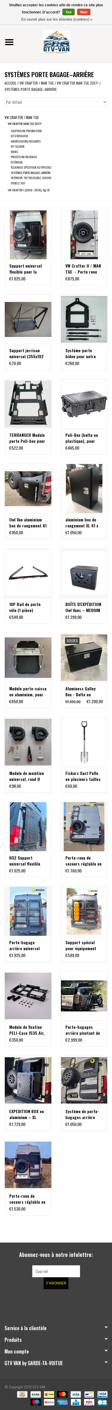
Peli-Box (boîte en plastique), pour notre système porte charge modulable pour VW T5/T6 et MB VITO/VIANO (84, 438)
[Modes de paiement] (21, 1394)
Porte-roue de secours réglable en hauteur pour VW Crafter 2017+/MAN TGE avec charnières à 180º (27, 1199)
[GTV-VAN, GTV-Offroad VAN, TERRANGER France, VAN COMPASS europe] (65, 41)
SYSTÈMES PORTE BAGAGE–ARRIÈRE (30, 89)
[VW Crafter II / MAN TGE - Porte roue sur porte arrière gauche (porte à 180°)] (84, 235)
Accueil (10, 83)
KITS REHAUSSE (19, 136)
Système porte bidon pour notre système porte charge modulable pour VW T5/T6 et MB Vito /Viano (81, 353)
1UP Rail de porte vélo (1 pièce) (25, 607)
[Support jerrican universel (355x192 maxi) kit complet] (28, 319)
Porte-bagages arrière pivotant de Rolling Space (82, 1030)
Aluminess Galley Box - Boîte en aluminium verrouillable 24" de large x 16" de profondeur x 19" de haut (83, 692)
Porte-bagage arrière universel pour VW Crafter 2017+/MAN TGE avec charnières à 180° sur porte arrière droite (28, 945)
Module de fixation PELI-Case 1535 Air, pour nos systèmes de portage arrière (27, 1030)
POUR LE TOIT (18, 183)
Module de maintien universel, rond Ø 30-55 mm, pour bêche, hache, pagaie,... (26, 776)
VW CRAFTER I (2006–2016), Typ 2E (29, 189)
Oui (68, 12)
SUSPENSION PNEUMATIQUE (26, 131)
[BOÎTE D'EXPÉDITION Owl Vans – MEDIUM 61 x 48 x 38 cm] (84, 573)
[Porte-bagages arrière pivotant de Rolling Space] (84, 995)
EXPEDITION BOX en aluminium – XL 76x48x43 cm (26, 1114)
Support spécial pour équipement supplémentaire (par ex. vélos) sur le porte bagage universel (84, 945)
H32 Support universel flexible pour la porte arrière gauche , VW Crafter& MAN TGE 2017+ (27, 861)
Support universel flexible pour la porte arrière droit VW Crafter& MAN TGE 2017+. (26, 269)
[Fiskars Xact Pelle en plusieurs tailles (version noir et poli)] (84, 742)
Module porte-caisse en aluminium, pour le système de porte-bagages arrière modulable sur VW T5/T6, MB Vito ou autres (28, 692)
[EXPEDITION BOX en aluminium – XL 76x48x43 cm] (28, 1080)
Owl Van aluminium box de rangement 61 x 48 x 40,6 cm (28, 523)
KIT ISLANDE (17, 146)
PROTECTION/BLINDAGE (24, 157)
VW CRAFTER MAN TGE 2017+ (78, 83)
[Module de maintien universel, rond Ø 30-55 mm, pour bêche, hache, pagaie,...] (28, 742)
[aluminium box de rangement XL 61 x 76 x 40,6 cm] (84, 488)
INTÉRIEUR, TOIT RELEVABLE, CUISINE (31, 178)
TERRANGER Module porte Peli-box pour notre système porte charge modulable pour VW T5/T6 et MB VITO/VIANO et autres (28, 438)
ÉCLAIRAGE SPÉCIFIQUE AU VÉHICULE (31, 167)
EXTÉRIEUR (16, 162)
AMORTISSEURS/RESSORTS (26, 141)
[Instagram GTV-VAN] (87, 1301)
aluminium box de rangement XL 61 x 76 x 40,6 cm (81, 523)
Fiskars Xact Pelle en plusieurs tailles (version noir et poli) (83, 776)
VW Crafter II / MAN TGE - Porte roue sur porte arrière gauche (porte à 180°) (83, 269)
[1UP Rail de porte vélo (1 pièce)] (28, 573)
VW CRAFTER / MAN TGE (37, 83)
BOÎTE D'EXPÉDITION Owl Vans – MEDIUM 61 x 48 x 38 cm (83, 607)
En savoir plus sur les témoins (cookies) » (56, 19)
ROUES (14, 151)
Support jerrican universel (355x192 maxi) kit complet (26, 353)
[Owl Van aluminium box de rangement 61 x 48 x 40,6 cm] (28, 488)
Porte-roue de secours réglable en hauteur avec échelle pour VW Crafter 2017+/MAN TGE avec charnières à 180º (84, 861)
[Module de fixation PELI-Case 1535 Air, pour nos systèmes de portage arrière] (28, 995)
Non (83, 12)
